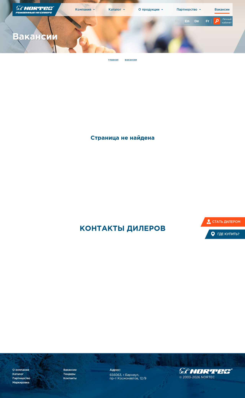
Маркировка (20, 382)
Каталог (18, 374)
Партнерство (21, 378)
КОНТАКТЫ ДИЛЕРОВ (123, 228)
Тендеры (69, 374)
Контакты (70, 378)
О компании (20, 370)
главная (113, 60)
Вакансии (222, 9)
